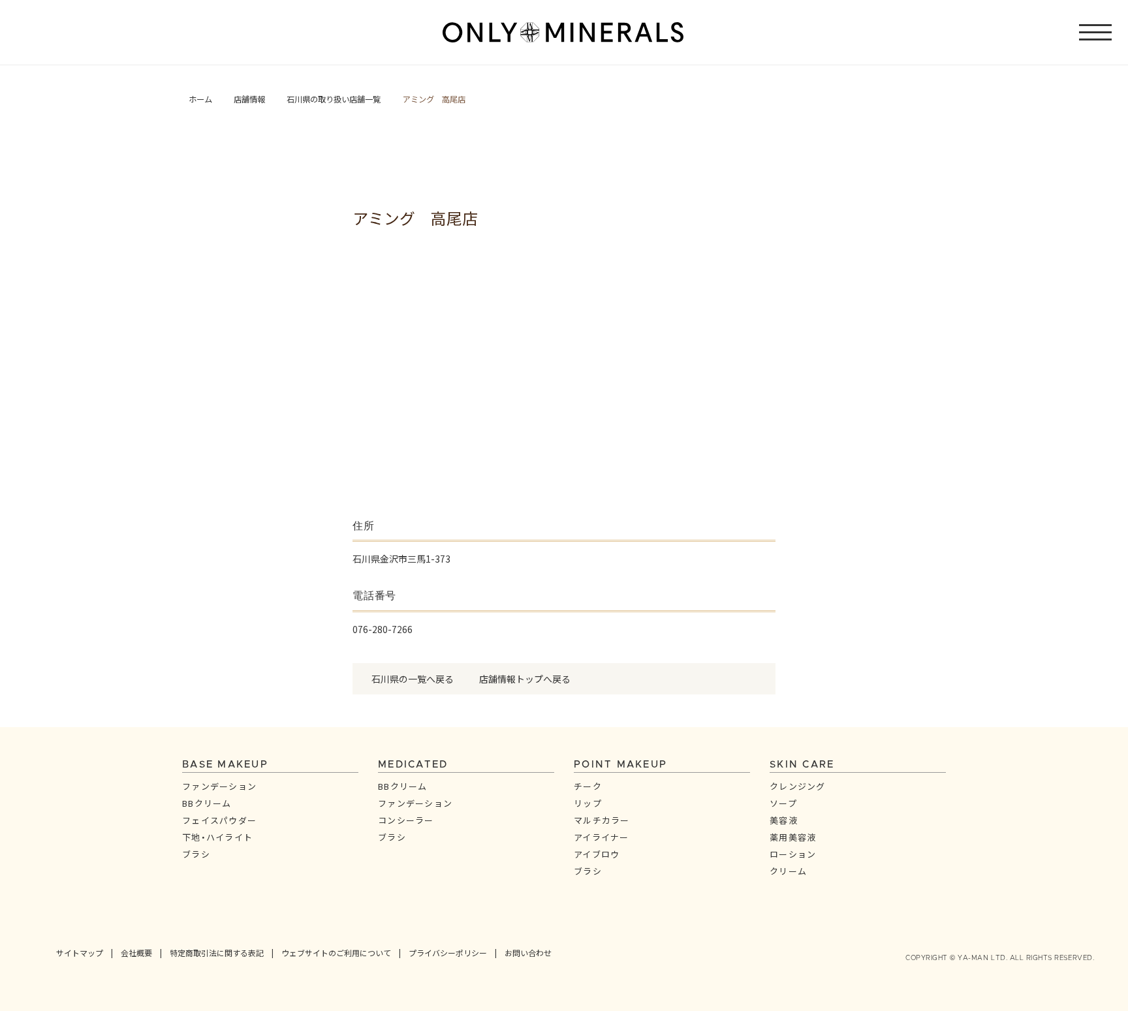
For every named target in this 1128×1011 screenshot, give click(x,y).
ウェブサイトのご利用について (336, 953)
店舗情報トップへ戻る (525, 678)
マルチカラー (602, 820)
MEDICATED (413, 765)
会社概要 (136, 953)
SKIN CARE (802, 765)
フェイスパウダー (219, 820)
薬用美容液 (793, 837)
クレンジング (798, 786)
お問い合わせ (528, 953)
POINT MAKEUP (620, 765)
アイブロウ (597, 854)
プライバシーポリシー (448, 953)
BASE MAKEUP (225, 765)
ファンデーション (219, 786)
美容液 (784, 820)
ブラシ (196, 854)
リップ (588, 803)
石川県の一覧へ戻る (412, 678)
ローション (793, 854)
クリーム (788, 871)
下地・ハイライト (217, 837)
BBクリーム (207, 803)
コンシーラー (406, 820)
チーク (588, 786)
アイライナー (601, 837)
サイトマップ (79, 953)
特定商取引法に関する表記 (217, 953)
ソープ (783, 803)
